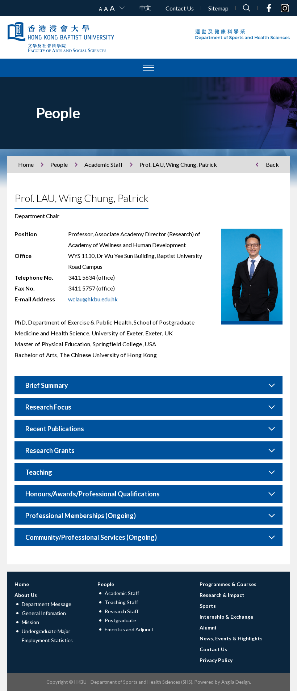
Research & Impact (222, 595)
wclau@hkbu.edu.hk (93, 299)
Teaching (38, 472)
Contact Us (180, 8)
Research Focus (48, 407)
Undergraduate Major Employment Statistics (47, 635)
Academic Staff (103, 164)
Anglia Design (235, 682)
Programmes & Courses (228, 584)
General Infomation (44, 613)
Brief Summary (46, 385)
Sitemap (218, 8)
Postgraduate (120, 620)
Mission (30, 622)
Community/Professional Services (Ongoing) (91, 537)
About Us (25, 595)
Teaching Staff (121, 602)
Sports (208, 606)
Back (272, 164)
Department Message (46, 604)
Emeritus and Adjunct (129, 629)
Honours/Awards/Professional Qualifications (92, 494)
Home (26, 164)
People (59, 164)
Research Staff (121, 611)
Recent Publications (54, 429)
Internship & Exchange (226, 617)
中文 (145, 7)
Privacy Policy (216, 660)
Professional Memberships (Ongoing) (80, 516)
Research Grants (50, 450)
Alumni (208, 627)
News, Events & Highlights (231, 638)
